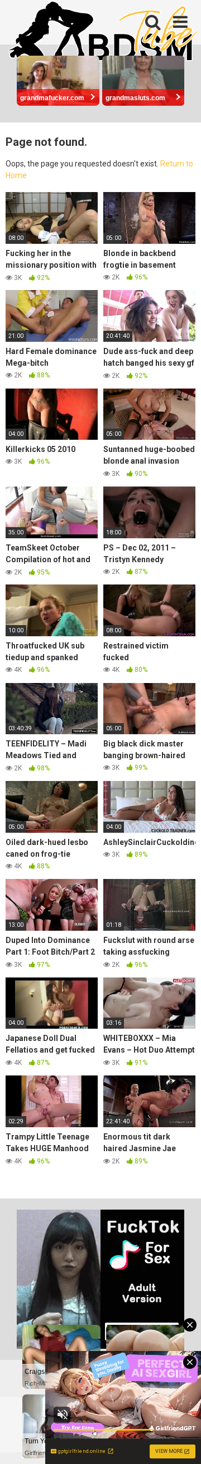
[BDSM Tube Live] (103, 32)
